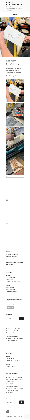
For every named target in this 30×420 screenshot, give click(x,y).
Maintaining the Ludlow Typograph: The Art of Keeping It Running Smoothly (14, 338)
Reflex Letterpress (14, 3)
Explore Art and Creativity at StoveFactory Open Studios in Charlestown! (14, 331)
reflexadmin (10, 61)
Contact (12, 291)
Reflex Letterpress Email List (14, 299)
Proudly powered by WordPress (14, 416)
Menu (15, 14)
